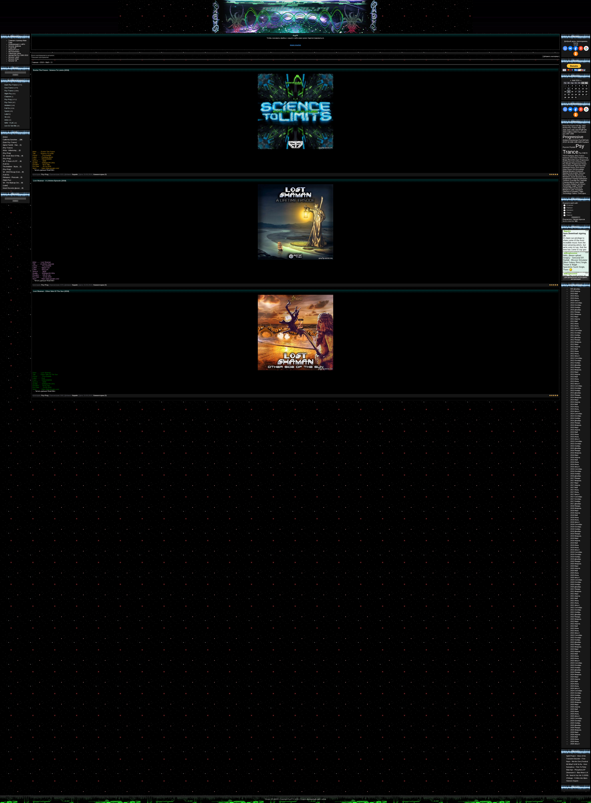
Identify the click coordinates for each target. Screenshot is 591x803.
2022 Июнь (574, 628)
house (572, 167)
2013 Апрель (575, 374)
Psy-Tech (8, 102)
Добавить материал (551, 56)
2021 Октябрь (575, 610)
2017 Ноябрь (575, 501)
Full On (7, 108)
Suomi (6, 111)
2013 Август (575, 383)
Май (47, 62)
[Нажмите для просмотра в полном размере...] (295, 148)
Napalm (75, 174)
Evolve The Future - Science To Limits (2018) (51, 70)
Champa (566, 182)
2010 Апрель (575, 291)
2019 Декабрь (575, 559)
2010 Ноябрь (575, 307)
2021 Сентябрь (576, 607)
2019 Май (574, 543)
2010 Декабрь (575, 310)
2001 (579, 128)
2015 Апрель (575, 430)
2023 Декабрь (575, 670)
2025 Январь (575, 700)
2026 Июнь (574, 739)
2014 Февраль (575, 397)
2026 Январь (575, 728)
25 (579, 94)
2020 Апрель (575, 568)
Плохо (568, 212)
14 (565, 92)
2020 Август (575, 577)
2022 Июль (574, 631)
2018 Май (574, 515)
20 (586, 92)
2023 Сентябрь (576, 663)
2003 (577, 130)
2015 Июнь (574, 434)
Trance (581, 156)
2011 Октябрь (575, 333)
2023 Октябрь (575, 665)
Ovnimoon (579, 171)
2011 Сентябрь (576, 330)
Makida (565, 173)
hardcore (566, 158)
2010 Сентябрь (576, 303)
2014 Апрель (575, 402)
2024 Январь (575, 672)
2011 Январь (575, 312)
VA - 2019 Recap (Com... (12, 172)
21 (565, 94)
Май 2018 (575, 80)
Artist (6, 120)
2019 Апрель (575, 540)
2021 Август (575, 605)
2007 (583, 128)
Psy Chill (582, 153)
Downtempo (573, 140)
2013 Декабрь (575, 393)
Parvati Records (569, 162)
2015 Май (574, 432)
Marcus (572, 188)
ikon (584, 177)
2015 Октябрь (575, 444)
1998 (571, 142)
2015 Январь (575, 423)
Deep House (567, 169)
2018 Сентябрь (576, 524)
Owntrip (575, 178)
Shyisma (570, 175)
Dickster (582, 173)
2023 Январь (575, 644)
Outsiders (575, 191)
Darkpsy (571, 156)
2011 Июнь (574, 323)
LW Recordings (578, 169)
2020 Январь (575, 561)
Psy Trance (573, 149)
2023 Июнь (574, 656)
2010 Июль (574, 298)
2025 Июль (574, 714)
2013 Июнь (574, 379)
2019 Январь (575, 534)
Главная (35, 62)
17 (576, 92)
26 (583, 94)
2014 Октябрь (575, 416)
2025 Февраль (575, 702)
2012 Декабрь (575, 365)
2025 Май (574, 709)
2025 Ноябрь (575, 723)
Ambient (7, 105)
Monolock (566, 177)
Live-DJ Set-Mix (10, 126)
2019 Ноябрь (575, 557)
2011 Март (574, 317)
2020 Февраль (575, 564)
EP (577, 126)
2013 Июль (574, 381)
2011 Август (575, 328)
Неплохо (569, 210)
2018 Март (574, 510)
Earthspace (583, 178)
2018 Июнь (574, 517)
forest (565, 126)
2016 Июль (574, 464)
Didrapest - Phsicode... (11, 177)
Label (6, 114)
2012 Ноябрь (575, 363)
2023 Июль (574, 658)
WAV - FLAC (9, 123)
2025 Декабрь (575, 725)
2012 (576, 156)
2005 (564, 130)
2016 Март (574, 455)
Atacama (578, 188)
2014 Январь (575, 395)
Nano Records (580, 166)
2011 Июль (574, 326)
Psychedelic (581, 132)
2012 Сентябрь (576, 358)
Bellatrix (574, 184)
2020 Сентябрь (576, 580)
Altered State (574, 182)
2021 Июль (574, 603)
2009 (569, 130)
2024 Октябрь (575, 693)
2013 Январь (575, 367)
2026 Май (574, 737)
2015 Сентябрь (576, 441)
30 (572, 97)
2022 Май (574, 626)
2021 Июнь (574, 601)
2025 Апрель (575, 707)
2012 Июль (574, 353)
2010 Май (574, 293)
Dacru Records (568, 166)
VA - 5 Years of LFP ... (11, 161)
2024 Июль (574, 686)
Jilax (576, 175)
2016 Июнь (574, 462)
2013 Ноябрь (575, 390)
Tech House (580, 167)
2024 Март (574, 677)
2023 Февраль (575, 647)
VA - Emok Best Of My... (12, 156)
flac (580, 126)
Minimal (565, 171)
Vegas (581, 182)
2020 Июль (574, 575)
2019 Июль (574, 547)
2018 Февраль (575, 508)
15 (569, 92)
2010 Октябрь (575, 305)
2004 (564, 132)
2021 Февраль (575, 591)
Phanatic (580, 186)
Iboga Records (569, 160)
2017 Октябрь (575, 499)
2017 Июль (574, 492)
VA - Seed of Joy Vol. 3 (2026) (577, 775)
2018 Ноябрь (575, 529)
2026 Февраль (575, 730)
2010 (565, 142)
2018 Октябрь (575, 527)
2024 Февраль (575, 674)
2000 (580, 142)
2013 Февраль (575, 370)
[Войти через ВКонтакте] (570, 48)
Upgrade (583, 180)
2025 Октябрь (575, 721)
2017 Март (574, 483)
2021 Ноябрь (575, 612)
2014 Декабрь (575, 420)
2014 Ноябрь (575, 418)
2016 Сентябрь (576, 469)
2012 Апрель (575, 347)
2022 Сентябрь (576, 635)
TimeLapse (582, 193)
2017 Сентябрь (576, 497)
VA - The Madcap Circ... (11, 183)
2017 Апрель (575, 485)
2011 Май (574, 321)
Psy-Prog (8, 99)
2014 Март (574, 400)
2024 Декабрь (575, 697)
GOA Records (580, 162)
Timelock (566, 180)
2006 (575, 132)
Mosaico (572, 171)
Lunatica (566, 188)
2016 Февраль (575, 453)
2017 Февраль (575, 480)
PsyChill (582, 140)
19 (583, 92)
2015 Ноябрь (575, 446)
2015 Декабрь (575, 448)
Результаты (567, 219)
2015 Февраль (575, 425)
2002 (584, 126)
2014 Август (575, 411)
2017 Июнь (574, 490)
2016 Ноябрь (575, 474)
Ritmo (565, 175)
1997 (568, 134)
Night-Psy (8, 94)
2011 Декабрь (575, 337)
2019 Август (575, 550)
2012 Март (574, 344)
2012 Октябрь (575, 360)
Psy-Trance (8, 91)
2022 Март (574, 621)
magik (574, 186)
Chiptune (7, 96)
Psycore (566, 147)
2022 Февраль (575, 619)
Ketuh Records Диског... (12, 188)
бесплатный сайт (313, 799)
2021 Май (574, 598)
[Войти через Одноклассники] (575, 53)
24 (576, 94)
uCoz (324, 799)
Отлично (569, 205)
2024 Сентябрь (576, 691)
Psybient (585, 142)
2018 (42, 62)
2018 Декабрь (575, 531)
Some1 (582, 184)
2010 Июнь (574, 296)
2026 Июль (574, 741)
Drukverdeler (573, 173)
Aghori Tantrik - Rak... (11, 145)
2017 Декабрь (575, 504)
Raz (578, 180)
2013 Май (574, 377)
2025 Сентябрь (576, 718)
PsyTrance (571, 126)
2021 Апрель (575, 596)
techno (565, 128)
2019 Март (574, 538)
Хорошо (569, 208)
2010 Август (575, 300)
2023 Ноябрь (575, 667)
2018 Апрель (575, 513)
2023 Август (575, 661)
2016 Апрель (575, 457)
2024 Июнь (574, 684)
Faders (574, 193)
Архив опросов (579, 219)
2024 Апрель (575, 679)
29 (569, 97)
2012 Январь (575, 340)
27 (586, 94)
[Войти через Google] (586, 48)
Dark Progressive (582, 160)
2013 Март (574, 372)
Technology (567, 193)
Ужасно (569, 215)
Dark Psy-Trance (11, 85)
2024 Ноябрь (575, 695)
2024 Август (575, 688)
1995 (576, 142)
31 (576, 97)
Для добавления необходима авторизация (575, 278)
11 (579, 89)
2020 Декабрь (575, 587)
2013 (572, 158)
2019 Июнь (574, 545)
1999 (572, 134)
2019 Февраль (575, 536)
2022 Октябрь (575, 637)
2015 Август (575, 439)
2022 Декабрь (575, 642)
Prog (586, 158)
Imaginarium (567, 178)
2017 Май (574, 487)
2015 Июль (574, 437)
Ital (578, 184)
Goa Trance (9, 88)
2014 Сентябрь (576, 414)
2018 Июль (574, 520)
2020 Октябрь (575, 582)
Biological (566, 190)
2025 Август (575, 716)
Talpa (581, 191)
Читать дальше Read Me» (44, 170)
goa (564, 134)
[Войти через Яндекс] (581, 48)
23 (572, 94)
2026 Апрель (575, 734)
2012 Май (574, 349)
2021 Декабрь (575, 614)
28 (565, 97)
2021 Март (574, 594)
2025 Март (574, 704)
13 (586, 89)
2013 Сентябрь (576, 386)
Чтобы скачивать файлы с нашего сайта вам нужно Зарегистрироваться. (295, 38)
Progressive (573, 137)
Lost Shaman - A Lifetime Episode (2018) (49, 181)
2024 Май (574, 681)
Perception (567, 184)
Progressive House (579, 164)
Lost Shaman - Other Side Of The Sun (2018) (51, 291)
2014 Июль (574, 409)
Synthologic (567, 186)
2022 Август (575, 633)
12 (583, 89)
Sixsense (578, 177)
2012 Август (575, 356)
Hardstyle (566, 167)
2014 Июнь (574, 407)
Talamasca (567, 191)
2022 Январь (575, 617)
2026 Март (574, 732)
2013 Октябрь (575, 388)
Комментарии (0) (100, 174)
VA (5, 117)
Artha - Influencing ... (10, 150)
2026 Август (575, 744)
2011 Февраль (575, 314)
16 (572, 92)
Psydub (572, 147)
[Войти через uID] (565, 48)
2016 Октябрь (575, 471)
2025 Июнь (574, 711)
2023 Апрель (575, 651)
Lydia (572, 190)
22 (569, 94)
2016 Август (575, 467)
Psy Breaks (567, 164)
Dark (587, 140)
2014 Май (574, 404)
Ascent (580, 175)
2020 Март (574, 566)
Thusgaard (579, 190)
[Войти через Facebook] (575, 48)
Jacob (572, 177)
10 (576, 89)
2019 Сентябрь (576, 552)
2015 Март (574, 427)
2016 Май (574, 460)
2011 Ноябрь (575, 335)
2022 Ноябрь (575, 640)
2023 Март (574, 649)
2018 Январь (575, 506)
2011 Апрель (575, 319)
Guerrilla (573, 180)
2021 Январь (575, 589)
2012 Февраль (575, 342)
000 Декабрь (575, 289)
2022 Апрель (575, 624)
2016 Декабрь (575, 476)
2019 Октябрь (575, 554)
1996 (573, 130)
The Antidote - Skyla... (11, 166)
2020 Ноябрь (575, 584)
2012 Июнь (574, 351)
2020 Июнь (574, 573)
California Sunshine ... (11, 140)
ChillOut (570, 132)
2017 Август (575, 494)
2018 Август (575, 522)
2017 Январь (575, 478)
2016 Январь (575, 450)
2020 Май (574, 571)
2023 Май (574, 654)
